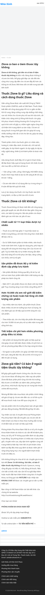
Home (3, 58)
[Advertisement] (22, 30)
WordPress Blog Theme (24, 590)
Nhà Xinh (6, 4)
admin (4, 531)
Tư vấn (9, 58)
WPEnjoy (36, 590)
